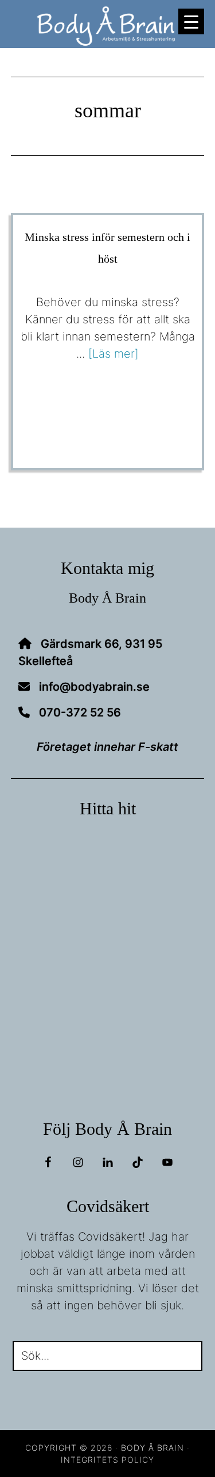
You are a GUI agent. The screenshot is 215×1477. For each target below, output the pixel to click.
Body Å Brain (108, 26)
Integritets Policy (107, 1459)
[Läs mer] (113, 354)
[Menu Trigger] (191, 21)
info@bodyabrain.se (94, 687)
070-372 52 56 (80, 712)
